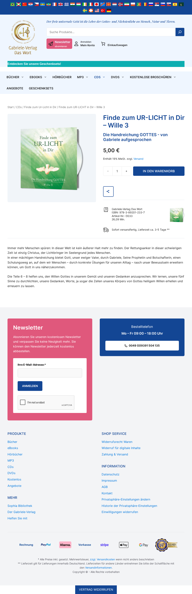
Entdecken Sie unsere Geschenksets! (34, 63)
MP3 (80, 77)
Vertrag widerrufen (96, 589)
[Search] (180, 32)
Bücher (13, 77)
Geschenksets (41, 88)
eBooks (36, 77)
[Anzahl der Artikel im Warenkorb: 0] (103, 43)
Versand (138, 158)
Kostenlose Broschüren (150, 77)
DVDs (115, 77)
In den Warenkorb (159, 171)
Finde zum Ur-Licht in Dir (40, 107)
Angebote (15, 88)
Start (11, 107)
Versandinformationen (98, 567)
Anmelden (30, 386)
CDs (97, 77)
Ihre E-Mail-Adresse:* (32, 364)
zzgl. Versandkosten (102, 559)
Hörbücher (61, 77)
